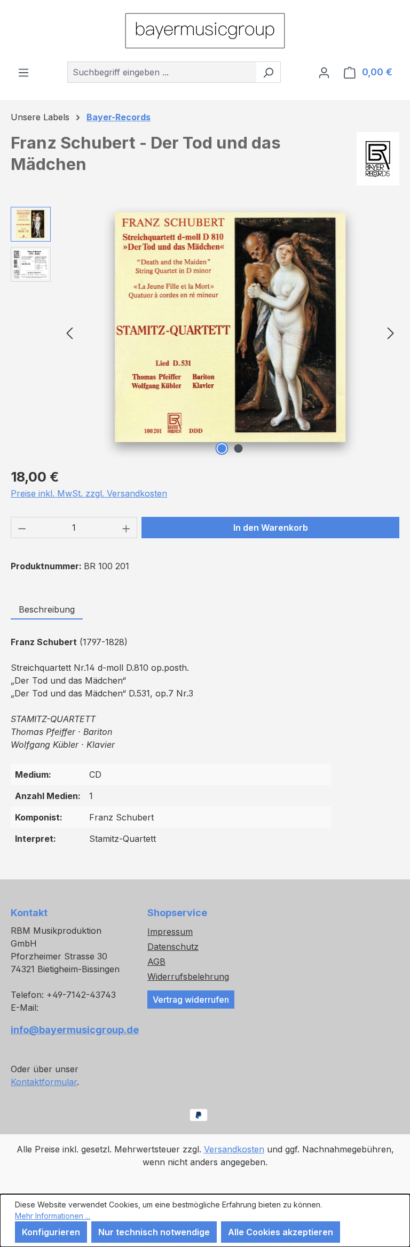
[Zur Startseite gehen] (205, 31)
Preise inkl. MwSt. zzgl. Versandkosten (89, 493)
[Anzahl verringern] (22, 527)
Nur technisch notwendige (154, 1232)
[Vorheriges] (69, 332)
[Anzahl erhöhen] (126, 527)
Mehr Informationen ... (52, 1215)
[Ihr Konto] (324, 72)
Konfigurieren (51, 1232)
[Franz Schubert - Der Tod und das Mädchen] (230, 327)
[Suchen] (268, 72)
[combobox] (161, 72)
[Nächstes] (391, 332)
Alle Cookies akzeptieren (280, 1232)
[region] (205, 332)
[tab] (47, 609)
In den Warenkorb (270, 527)
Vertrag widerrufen (191, 999)
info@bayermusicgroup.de (68, 1029)
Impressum (170, 931)
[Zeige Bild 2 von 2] (238, 448)
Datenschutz (173, 946)
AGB (156, 961)
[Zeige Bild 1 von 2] (222, 448)
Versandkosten (234, 1149)
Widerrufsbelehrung (188, 976)
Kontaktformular (44, 1081)
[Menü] (23, 72)
